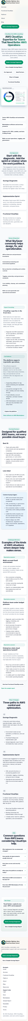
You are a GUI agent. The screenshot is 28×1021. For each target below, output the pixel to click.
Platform (3, 14)
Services (3, 7)
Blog (2, 22)
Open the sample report (8, 688)
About (3, 18)
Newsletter (6, 1003)
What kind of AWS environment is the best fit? (12, 878)
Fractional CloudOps (7, 10)
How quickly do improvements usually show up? (11, 857)
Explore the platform (11, 411)
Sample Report (7, 1000)
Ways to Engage (14, 77)
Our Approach (8, 72)
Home (4, 969)
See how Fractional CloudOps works (13, 684)
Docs (4, 995)
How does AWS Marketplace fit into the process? (13, 885)
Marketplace (6, 998)
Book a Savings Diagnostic (10, 26)
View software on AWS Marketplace (13, 415)
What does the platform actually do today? (13, 871)
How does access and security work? (11, 864)
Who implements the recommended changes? (13, 850)
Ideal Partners (20, 72)
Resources (6, 987)
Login (4, 992)
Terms (4, 1009)
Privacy (5, 1006)
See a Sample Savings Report (14, 67)
